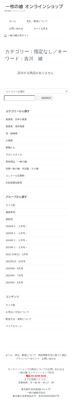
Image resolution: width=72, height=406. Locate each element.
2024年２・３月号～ (16, 240)
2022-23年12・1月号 (17, 254)
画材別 (9, 219)
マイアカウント (14, 326)
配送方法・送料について (18, 319)
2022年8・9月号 (14, 268)
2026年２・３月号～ (16, 226)
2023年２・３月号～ (16, 247)
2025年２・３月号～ (16, 233)
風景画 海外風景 (15, 126)
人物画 (9, 140)
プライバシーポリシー (28, 358)
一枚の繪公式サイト (18, 35)
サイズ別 (10, 205)
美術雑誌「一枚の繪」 (17, 161)
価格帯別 (10, 212)
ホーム (12, 21)
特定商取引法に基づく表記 (52, 355)
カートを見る (41, 28)
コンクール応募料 (15, 175)
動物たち (10, 147)
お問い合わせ (16, 28)
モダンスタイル (14, 154)
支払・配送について (37, 21)
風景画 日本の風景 (16, 119)
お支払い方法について (17, 312)
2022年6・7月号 (14, 275)
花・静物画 (11, 133)
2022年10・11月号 (15, 261)
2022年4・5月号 (14, 282)
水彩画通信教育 (14, 182)
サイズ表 (10, 305)
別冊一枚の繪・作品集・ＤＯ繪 (22, 168)
